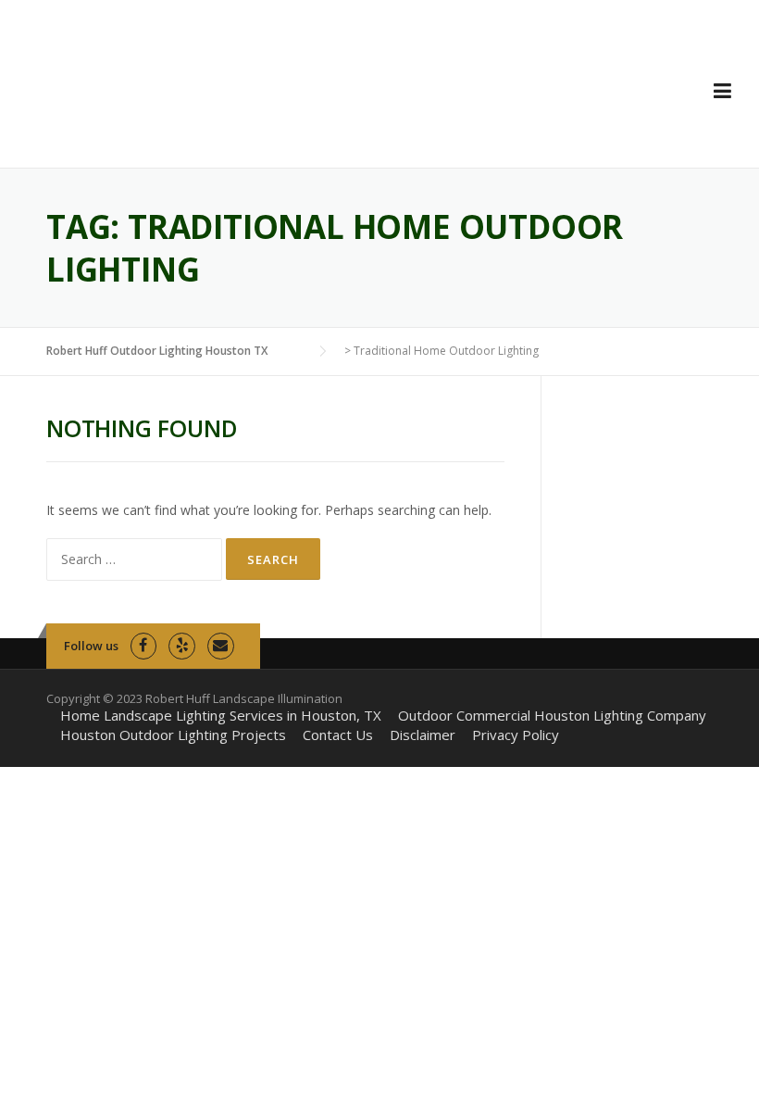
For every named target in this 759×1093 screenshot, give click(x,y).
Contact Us (338, 735)
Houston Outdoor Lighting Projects (173, 735)
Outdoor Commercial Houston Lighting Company (552, 715)
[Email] (220, 646)
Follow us (91, 645)
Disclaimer (422, 735)
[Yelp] (181, 646)
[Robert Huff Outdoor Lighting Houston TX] (163, 98)
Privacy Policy (515, 735)
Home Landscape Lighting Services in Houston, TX (220, 715)
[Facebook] (144, 646)
